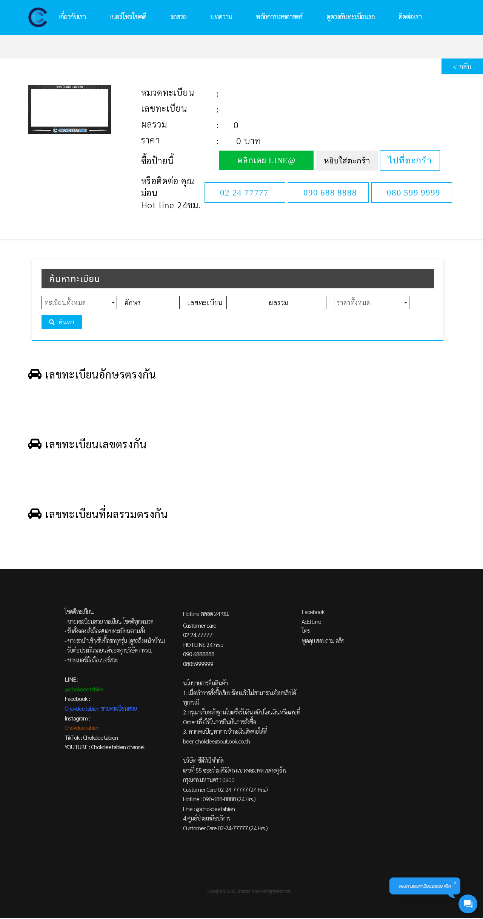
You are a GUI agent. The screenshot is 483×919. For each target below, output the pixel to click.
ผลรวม (154, 124)
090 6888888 (198, 654)
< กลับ (462, 66)
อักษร (133, 302)
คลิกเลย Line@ (266, 160)
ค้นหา (66, 322)
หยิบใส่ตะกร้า (347, 160)
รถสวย (178, 16)
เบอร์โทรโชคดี (127, 16)
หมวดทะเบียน (167, 92)
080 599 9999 (413, 192)
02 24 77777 (244, 192)
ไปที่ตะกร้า (410, 160)
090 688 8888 (330, 192)
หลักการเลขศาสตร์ (279, 16)
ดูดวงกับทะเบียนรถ (350, 16)
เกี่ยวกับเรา (72, 16)
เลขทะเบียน (164, 108)
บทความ (221, 16)
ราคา (150, 139)
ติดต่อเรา (409, 16)
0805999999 (198, 664)
